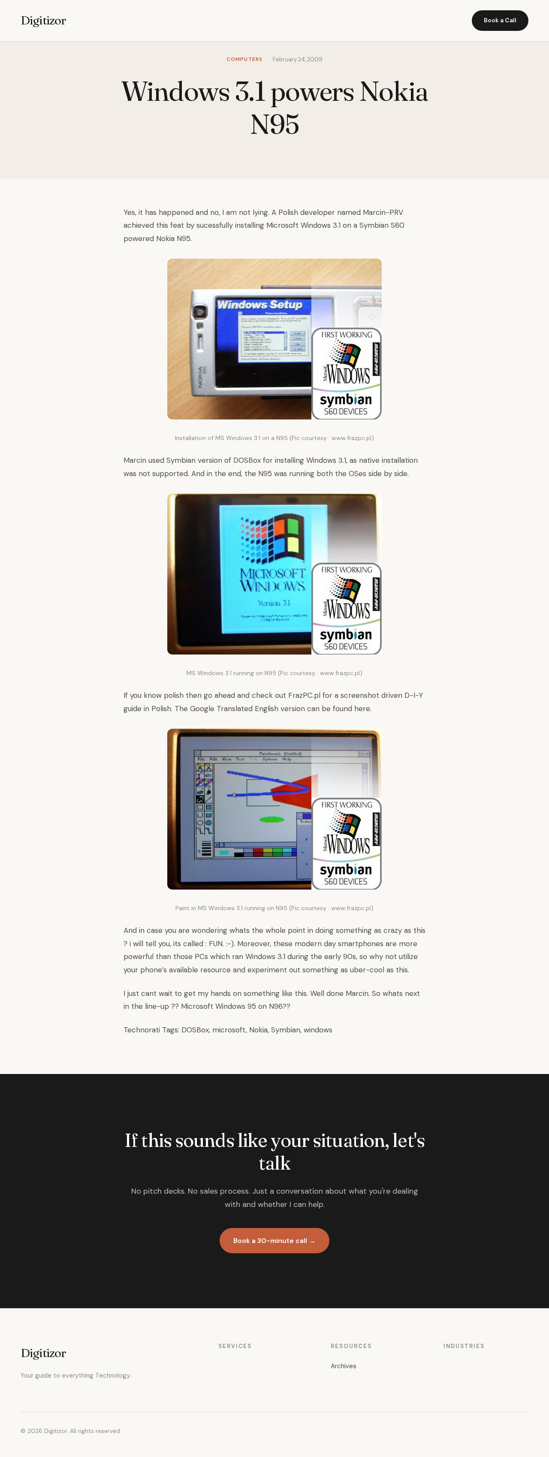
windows (318, 1030)
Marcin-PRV (382, 212)
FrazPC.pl (304, 695)
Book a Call (500, 20)
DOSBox (247, 460)
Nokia (258, 1030)
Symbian (285, 1030)
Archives (343, 1366)
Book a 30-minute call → (274, 1240)
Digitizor (43, 20)
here (362, 708)
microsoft (229, 1030)
